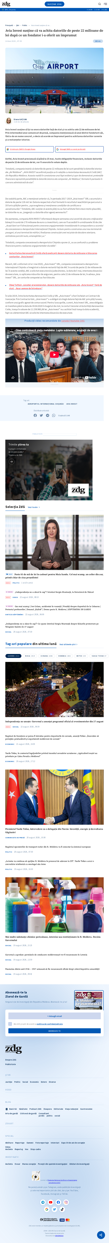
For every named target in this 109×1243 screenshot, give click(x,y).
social (57, 1115)
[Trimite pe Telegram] (48, 415)
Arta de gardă (11, 1113)
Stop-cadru (35, 1149)
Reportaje (19, 1142)
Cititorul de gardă (28, 1113)
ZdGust (9, 1123)
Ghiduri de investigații (79, 1164)
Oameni (30, 1142)
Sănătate (23, 1109)
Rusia (30, 656)
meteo (81, 656)
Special (9, 1136)
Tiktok (62, 1209)
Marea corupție (29, 1164)
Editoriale (58, 1109)
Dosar (17, 1164)
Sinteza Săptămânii (14, 614)
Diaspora (48, 1109)
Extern (44, 1082)
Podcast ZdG (35, 1109)
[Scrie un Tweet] (41, 415)
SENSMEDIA (59, 1236)
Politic (24, 25)
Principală (9, 25)
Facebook (58, 1202)
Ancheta (9, 1164)
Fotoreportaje (42, 1142)
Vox (26, 1149)
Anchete (9, 1149)
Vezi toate (33, 507)
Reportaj (19, 1149)
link (11, 462)
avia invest (71, 404)
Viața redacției (71, 1109)
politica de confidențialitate (50, 1024)
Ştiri (17, 25)
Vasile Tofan (99, 656)
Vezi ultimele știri (68, 644)
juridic (41, 1115)
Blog (8, 1102)
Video (15, 597)
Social (8, 632)
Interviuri (55, 1142)
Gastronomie (86, 1109)
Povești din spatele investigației (52, 1164)
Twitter (54, 1209)
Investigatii (11, 1157)
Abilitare (9, 1142)
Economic (9, 744)
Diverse (52, 1082)
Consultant (44, 1113)
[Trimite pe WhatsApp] (54, 415)
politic (50, 1115)
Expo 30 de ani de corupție (73, 1142)
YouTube (50, 1202)
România (64, 656)
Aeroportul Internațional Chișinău (46, 404)
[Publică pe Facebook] (35, 415)
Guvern (13, 656)
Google (47, 1209)
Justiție (8, 1082)
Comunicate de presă (15, 837)
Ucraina (47, 656)
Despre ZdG (10, 1059)
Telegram (43, 1202)
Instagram (66, 1202)
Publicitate (10, 1064)
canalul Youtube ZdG (73, 320)
